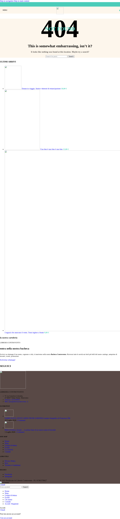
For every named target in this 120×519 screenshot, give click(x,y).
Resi (6, 463)
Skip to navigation (7, 1)
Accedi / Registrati (11, 504)
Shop (7, 443)
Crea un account (6, 518)
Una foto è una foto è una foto (51, 149)
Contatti (8, 452)
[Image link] (13, 388)
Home (7, 441)
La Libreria (9, 450)
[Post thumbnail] (9, 416)
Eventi (7, 448)
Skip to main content (21, 1)
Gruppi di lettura (11, 445)
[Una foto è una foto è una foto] (22, 149)
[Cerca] (117, 10)
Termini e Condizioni (12, 465)
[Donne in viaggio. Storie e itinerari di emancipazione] (13, 89)
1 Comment (21, 420)
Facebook (8, 474)
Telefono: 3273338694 (12, 400)
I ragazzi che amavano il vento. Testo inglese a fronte (24, 333)
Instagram (8, 476)
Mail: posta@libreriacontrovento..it (16, 402)
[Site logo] (60, 14)
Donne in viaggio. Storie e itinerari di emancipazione (41, 89)
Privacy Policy (10, 461)
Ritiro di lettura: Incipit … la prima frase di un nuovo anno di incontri (30, 430)
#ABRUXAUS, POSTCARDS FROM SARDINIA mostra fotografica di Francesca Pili (37, 418)
